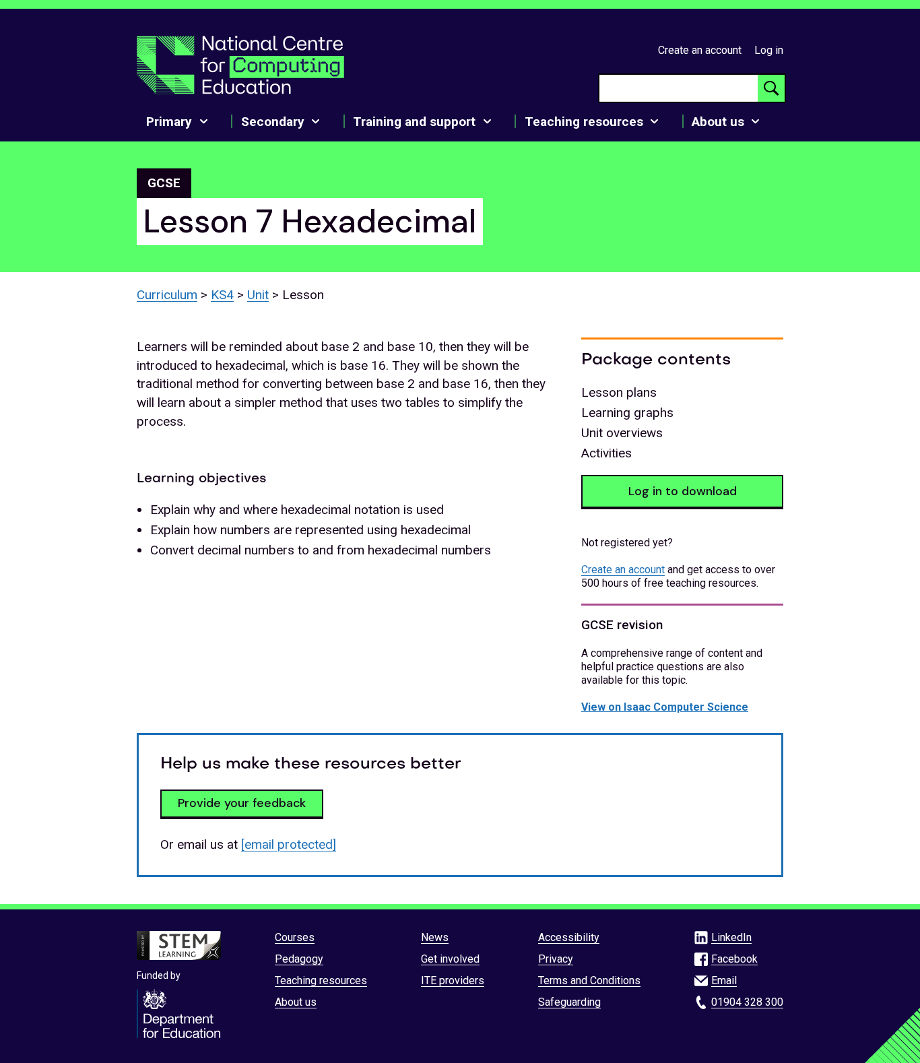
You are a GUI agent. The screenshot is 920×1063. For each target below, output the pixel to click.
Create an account (700, 50)
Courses (295, 937)
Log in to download (682, 491)
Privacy (555, 959)
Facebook (734, 959)
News (435, 937)
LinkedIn (731, 937)
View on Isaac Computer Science (664, 707)
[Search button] (771, 88)
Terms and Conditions (589, 980)
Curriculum (167, 294)
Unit (258, 294)
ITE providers (452, 980)
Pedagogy (299, 959)
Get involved (450, 959)
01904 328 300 (747, 1002)
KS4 (222, 294)
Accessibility (568, 937)
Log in (768, 50)
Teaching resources (321, 980)
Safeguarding (569, 1002)
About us (296, 1002)
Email (724, 980)
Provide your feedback (242, 803)
